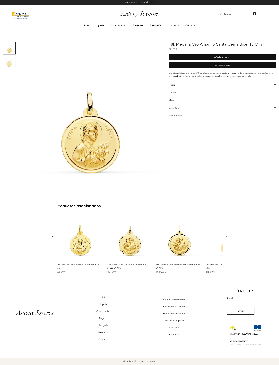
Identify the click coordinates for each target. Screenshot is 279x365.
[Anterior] (52, 237)
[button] (100, 25)
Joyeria (103, 304)
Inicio (103, 297)
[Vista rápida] (80, 237)
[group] (140, 244)
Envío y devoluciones (174, 306)
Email (230, 298)
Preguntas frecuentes (174, 299)
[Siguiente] (227, 237)
